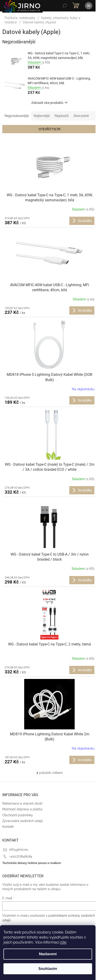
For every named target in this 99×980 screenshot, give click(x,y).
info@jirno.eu (18, 849)
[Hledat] (64, 5)
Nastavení (48, 954)
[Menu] (88, 5)
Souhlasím (47, 968)
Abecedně (81, 116)
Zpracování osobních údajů (22, 821)
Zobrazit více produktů (47, 103)
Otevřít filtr (49, 129)
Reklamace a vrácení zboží (22, 803)
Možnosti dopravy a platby (22, 809)
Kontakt (8, 826)
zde (63, 942)
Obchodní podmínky (17, 815)
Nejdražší (62, 116)
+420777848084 (20, 856)
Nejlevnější (42, 116)
